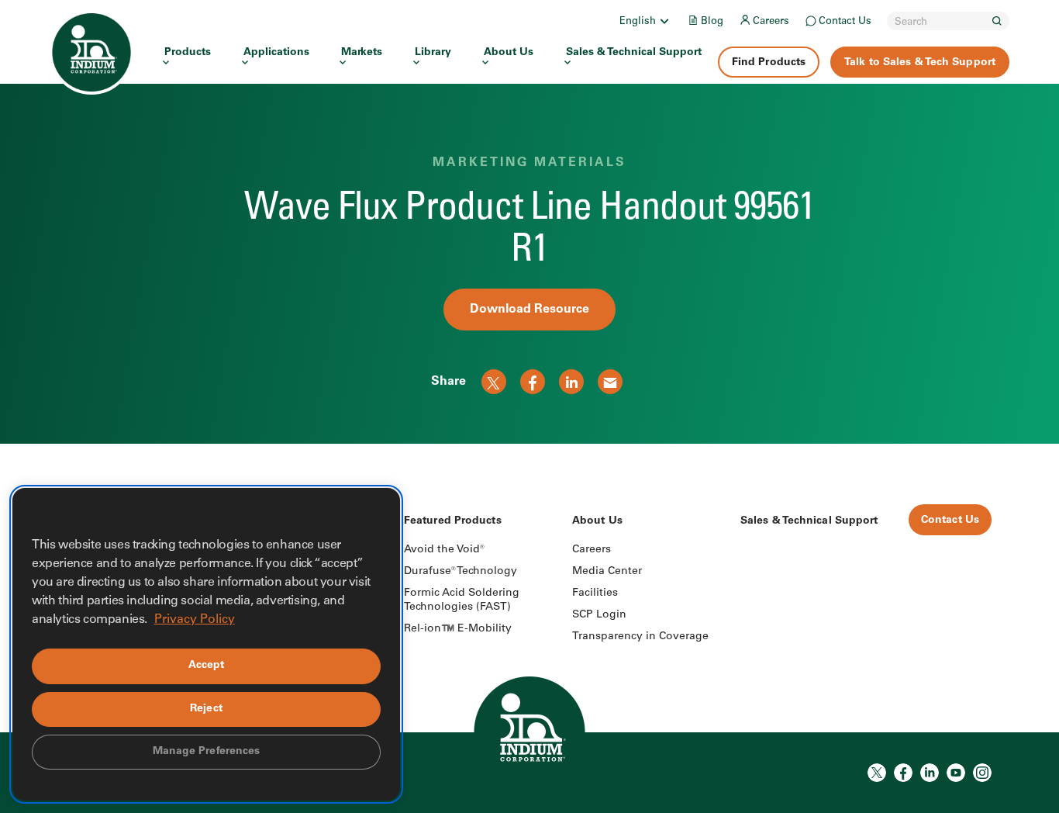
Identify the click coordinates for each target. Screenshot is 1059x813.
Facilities (595, 593)
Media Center (607, 571)
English (637, 22)
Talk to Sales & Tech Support (919, 62)
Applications (276, 52)
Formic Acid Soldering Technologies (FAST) (461, 600)
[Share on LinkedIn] (571, 381)
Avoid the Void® (444, 550)
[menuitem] (645, 21)
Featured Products (453, 521)
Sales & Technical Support (634, 52)
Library (433, 52)
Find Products (768, 62)
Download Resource (529, 309)
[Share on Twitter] (493, 381)
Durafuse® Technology (460, 571)
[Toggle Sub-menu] (663, 21)
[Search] (997, 21)
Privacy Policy (194, 620)
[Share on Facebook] (532, 381)
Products (187, 52)
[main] (529, 222)
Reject (206, 709)
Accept (206, 665)
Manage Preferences (206, 751)
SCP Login (599, 615)
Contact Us (845, 22)
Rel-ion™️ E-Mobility (458, 629)
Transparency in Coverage (640, 636)
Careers (771, 22)
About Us (508, 52)
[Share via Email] (610, 381)
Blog (712, 22)
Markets (361, 52)
